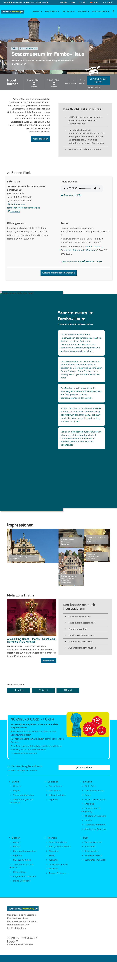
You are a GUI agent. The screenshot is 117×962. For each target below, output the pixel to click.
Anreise (34, 87)
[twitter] (106, 2)
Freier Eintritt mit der (81, 262)
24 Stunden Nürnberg (95, 816)
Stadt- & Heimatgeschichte (82, 623)
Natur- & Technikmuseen (80, 641)
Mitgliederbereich (93, 855)
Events (87, 795)
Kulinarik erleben (57, 795)
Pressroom (89, 847)
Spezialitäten (55, 786)
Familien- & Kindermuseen (81, 635)
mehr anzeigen (40, 139)
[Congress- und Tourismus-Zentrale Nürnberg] (12, 11)
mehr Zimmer (94, 87)
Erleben (68, 12)
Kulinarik (53, 860)
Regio (51, 855)
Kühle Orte (89, 786)
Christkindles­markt (58, 864)
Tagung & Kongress (58, 873)
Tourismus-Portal (92, 842)
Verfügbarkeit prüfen (98, 81)
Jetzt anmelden (84, 767)
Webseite (15, 211)
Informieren (100, 12)
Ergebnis (17, 855)
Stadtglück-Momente (94, 825)
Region (16, 790)
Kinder (82, 83)
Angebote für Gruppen (24, 876)
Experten (53, 799)
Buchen (82, 12)
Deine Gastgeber (21, 881)
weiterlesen (49, 660)
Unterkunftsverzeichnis (24, 851)
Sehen (36, 12)
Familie (88, 820)
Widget (16, 842)
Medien (63, 3)
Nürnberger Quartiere (95, 829)
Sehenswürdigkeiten (23, 795)
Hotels (16, 847)
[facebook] (104, 2)
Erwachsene (70, 83)
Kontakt (82, 3)
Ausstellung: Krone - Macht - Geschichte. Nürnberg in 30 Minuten (31, 640)
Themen (52, 838)
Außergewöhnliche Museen (82, 648)
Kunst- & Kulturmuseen (79, 616)
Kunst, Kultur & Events (59, 847)
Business (53, 869)
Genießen (51, 12)
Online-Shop (19, 872)
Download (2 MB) (72, 195)
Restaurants (54, 790)
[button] (18, 690)
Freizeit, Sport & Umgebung (90, 810)
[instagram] (112, 2)
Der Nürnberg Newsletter (26, 766)
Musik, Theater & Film (95, 799)
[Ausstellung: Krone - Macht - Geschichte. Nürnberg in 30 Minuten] (31, 617)
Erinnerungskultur (77, 629)
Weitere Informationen (25, 753)
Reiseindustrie (91, 851)
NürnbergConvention (95, 860)
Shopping (89, 804)
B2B (72, 3)
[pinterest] (108, 2)
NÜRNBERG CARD (22, 860)
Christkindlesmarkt (93, 790)
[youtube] (110, 2)
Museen (17, 786)
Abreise (54, 87)
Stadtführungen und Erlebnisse (21, 801)
